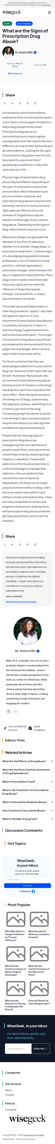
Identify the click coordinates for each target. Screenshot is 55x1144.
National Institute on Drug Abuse (21, 601)
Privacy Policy (8, 1139)
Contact (10, 1094)
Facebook (10, 1109)
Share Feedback (39, 728)
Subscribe (27, 885)
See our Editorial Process (17, 728)
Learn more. (46, 5)
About (8, 1090)
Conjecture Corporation (33, 1135)
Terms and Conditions (25, 1139)
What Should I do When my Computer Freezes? (39, 934)
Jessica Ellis (26, 52)
